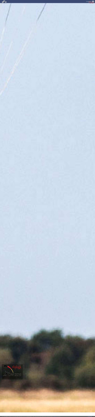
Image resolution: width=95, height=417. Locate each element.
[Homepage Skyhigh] (91, 3)
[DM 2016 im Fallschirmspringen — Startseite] (11, 379)
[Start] (4, 4)
